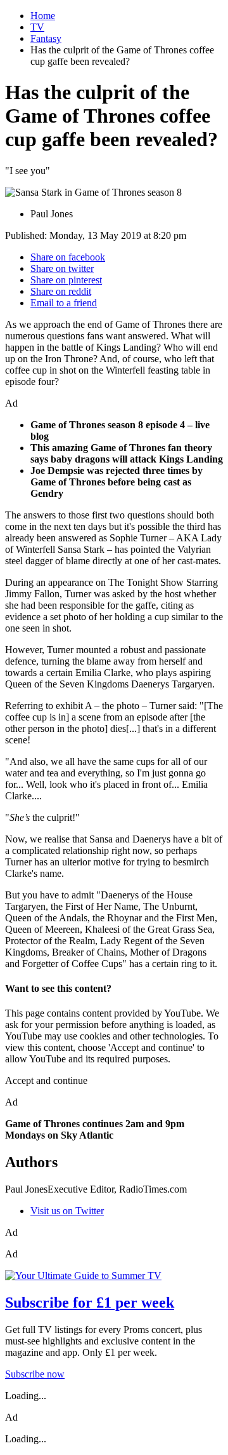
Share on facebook (67, 257)
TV (37, 27)
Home (42, 15)
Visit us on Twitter (67, 1210)
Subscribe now (35, 1374)
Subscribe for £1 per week (89, 1302)
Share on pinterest (66, 279)
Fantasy (45, 38)
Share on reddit (60, 291)
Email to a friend (63, 302)
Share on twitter (62, 268)
